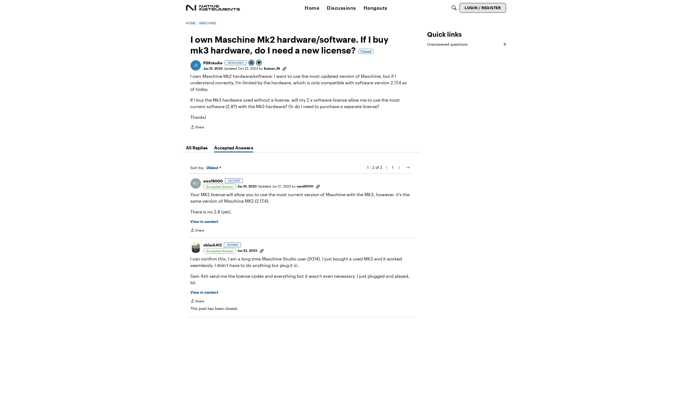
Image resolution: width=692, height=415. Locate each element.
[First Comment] (259, 63)
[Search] (454, 8)
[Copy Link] (284, 68)
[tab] (197, 147)
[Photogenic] (251, 63)
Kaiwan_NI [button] (272, 68)
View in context (204, 221)
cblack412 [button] (212, 245)
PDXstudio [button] (212, 63)
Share (197, 127)
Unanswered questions (466, 44)
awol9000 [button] (213, 181)
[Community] (213, 8)
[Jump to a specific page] (407, 167)
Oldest (212, 167)
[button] (195, 65)
